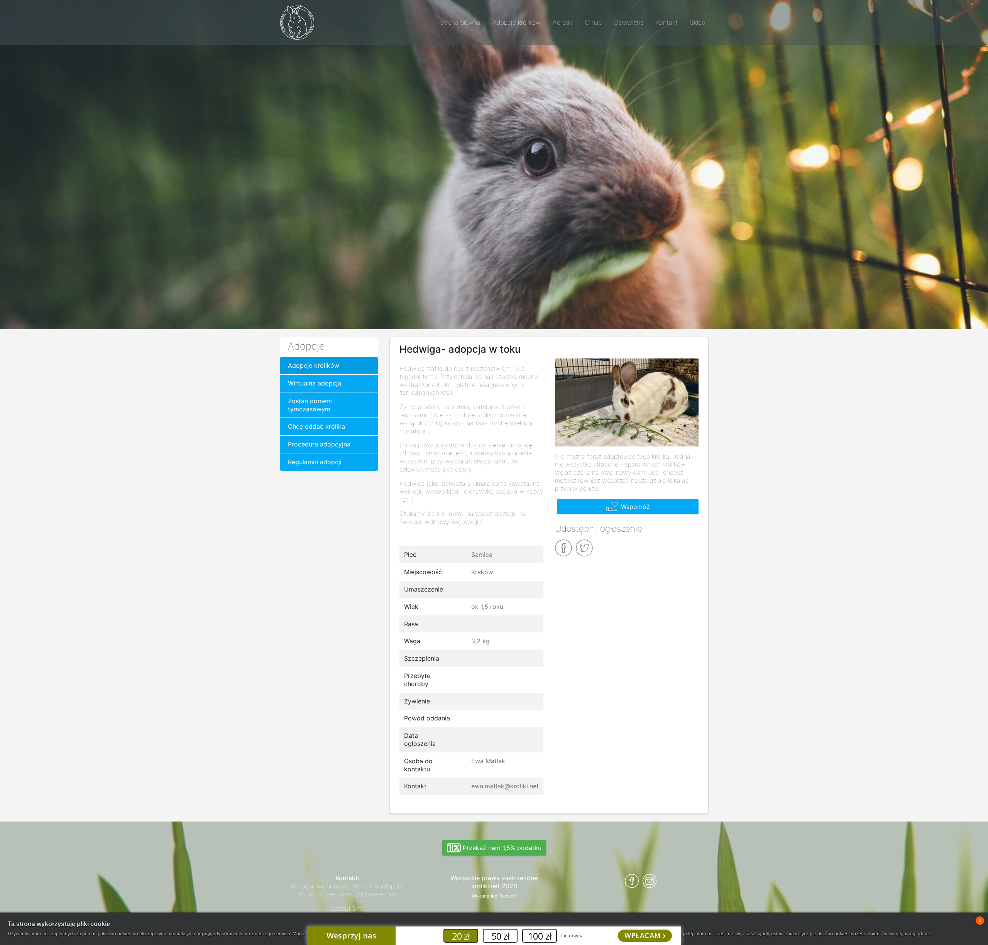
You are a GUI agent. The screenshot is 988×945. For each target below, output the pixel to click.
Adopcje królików (313, 365)
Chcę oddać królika (316, 426)
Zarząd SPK (347, 908)
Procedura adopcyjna (319, 444)
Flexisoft (507, 896)
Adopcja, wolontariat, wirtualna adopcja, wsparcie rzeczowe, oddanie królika (347, 890)
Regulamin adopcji (315, 462)
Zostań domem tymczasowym (310, 405)
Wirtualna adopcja (314, 383)
